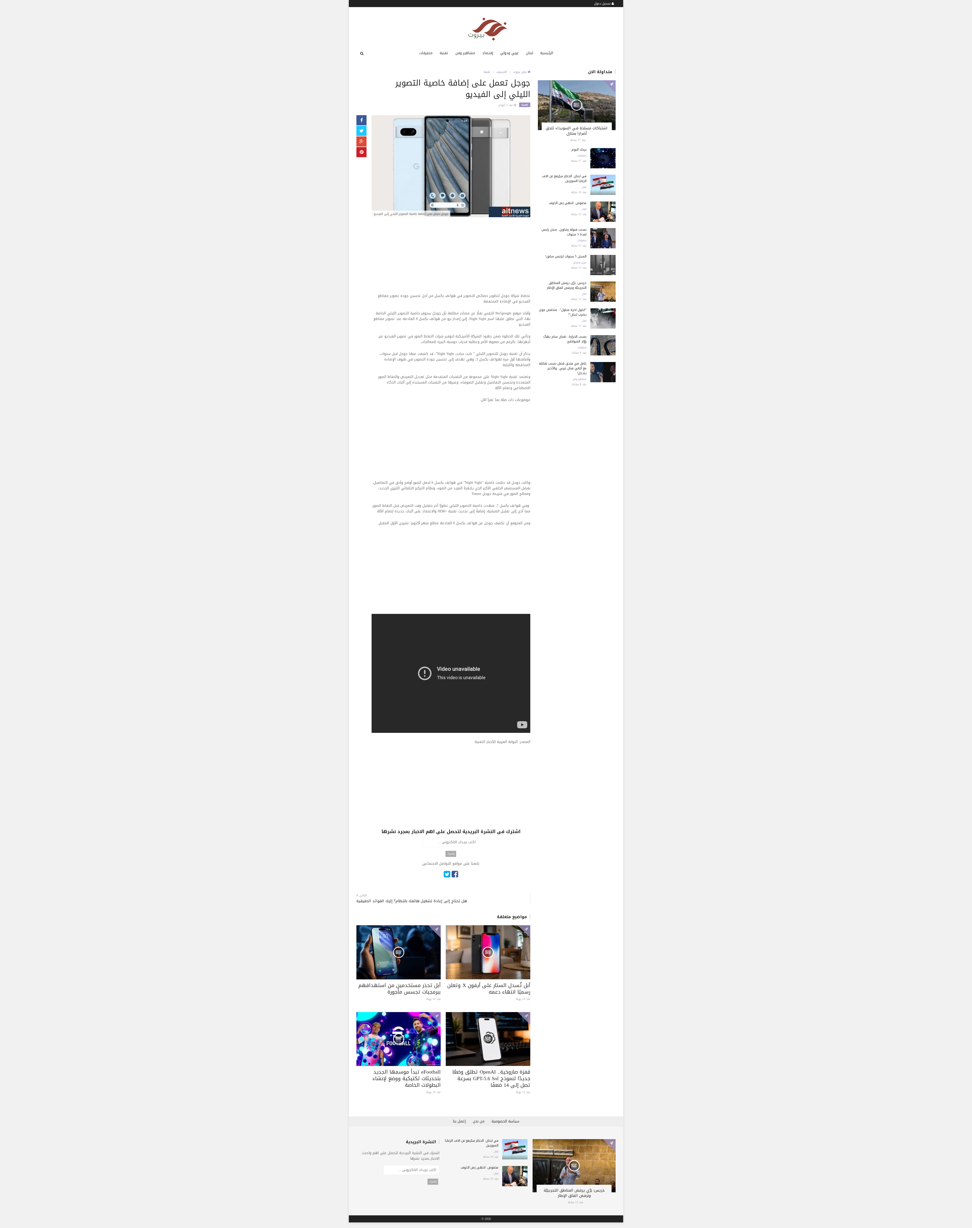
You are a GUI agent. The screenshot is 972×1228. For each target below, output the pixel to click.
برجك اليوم (579, 149)
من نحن (478, 1121)
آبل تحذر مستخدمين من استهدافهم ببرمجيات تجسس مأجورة (399, 988)
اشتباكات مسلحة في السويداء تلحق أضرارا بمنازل (577, 131)
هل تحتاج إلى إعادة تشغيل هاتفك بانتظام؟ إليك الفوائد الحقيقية (411, 901)
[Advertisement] (451, 257)
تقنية (444, 53)
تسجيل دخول (603, 3)
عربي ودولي (509, 53)
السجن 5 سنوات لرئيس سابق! (565, 256)
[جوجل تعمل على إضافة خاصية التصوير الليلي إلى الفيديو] (451, 166)
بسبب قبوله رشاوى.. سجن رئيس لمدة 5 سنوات (563, 231)
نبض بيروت (520, 72)
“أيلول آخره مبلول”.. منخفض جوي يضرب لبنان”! (562, 312)
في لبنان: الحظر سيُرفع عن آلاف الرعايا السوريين (564, 178)
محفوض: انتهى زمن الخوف (567, 203)
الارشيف (501, 72)
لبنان (529, 53)
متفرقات (426, 53)
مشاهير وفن (465, 53)
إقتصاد (487, 53)
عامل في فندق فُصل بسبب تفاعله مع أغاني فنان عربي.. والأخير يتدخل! (562, 368)
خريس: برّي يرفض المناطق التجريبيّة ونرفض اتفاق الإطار (566, 285)
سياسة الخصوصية (505, 1121)
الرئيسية (546, 53)
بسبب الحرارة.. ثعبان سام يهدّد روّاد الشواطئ (564, 339)
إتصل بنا (459, 1121)
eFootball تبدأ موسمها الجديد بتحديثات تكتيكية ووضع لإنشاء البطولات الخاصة (407, 1078)
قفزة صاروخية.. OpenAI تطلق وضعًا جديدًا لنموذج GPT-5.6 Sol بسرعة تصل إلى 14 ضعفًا (491, 1078)
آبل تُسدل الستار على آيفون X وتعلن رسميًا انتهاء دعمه (488, 988)
